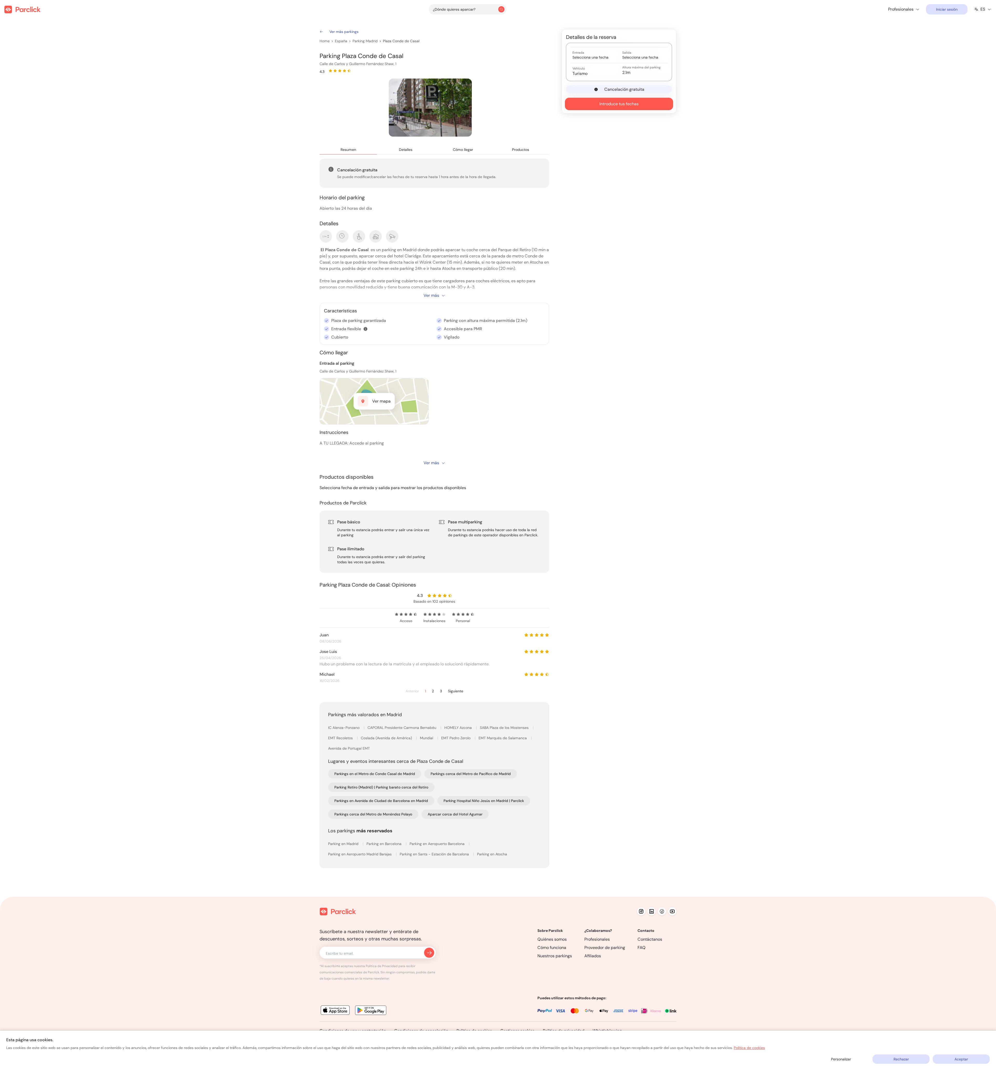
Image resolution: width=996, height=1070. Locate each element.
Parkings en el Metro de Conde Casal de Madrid (374, 773)
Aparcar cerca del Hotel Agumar (455, 814)
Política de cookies (749, 1047)
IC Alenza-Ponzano (344, 727)
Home (325, 41)
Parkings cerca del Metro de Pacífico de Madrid (471, 773)
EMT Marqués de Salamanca (503, 738)
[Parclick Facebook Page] (662, 911)
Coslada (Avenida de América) (387, 738)
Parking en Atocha (492, 854)
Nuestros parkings (554, 956)
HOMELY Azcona (458, 727)
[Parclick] (22, 9)
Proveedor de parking (604, 947)
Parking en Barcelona (384, 843)
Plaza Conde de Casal (401, 41)
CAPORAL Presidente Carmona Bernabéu (402, 727)
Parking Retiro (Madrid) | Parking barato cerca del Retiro (381, 787)
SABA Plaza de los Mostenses (505, 727)
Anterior (412, 691)
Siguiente (455, 691)
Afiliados (592, 956)
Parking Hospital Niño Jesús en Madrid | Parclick (484, 800)
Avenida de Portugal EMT (349, 748)
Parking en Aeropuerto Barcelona (438, 843)
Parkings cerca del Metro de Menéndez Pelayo (373, 814)
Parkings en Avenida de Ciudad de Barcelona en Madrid (381, 800)
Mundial (427, 738)
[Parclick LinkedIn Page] (651, 911)
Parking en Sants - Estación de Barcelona (435, 854)
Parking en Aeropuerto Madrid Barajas (360, 854)
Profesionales (597, 939)
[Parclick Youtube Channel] (672, 911)
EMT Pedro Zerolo (456, 738)
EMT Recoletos (341, 738)
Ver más (431, 295)
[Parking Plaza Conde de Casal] (430, 108)
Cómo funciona (551, 947)
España (341, 41)
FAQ (642, 947)
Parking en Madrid (343, 843)
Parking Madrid (365, 41)
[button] (365, 329)
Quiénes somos (552, 939)
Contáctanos (650, 939)
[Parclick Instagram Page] (641, 911)
